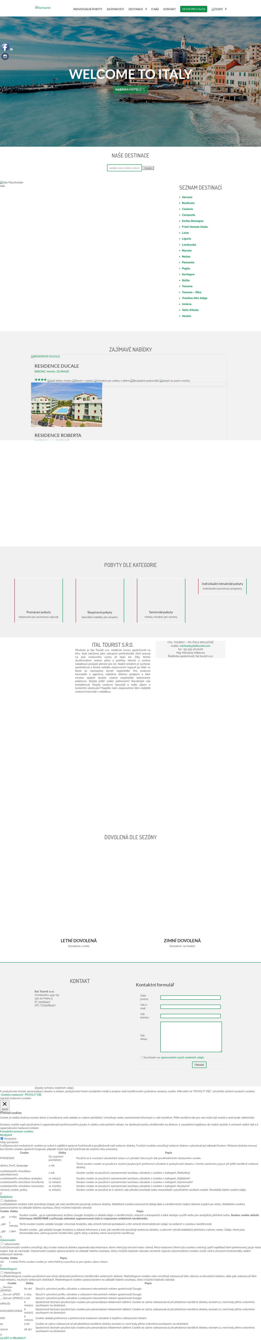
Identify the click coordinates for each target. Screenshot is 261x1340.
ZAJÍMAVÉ (62, 371)
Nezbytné (10, 1138)
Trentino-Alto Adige (194, 298)
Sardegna (188, 274)
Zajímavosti (115, 9)
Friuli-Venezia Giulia (195, 226)
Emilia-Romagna (192, 221)
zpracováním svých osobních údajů (182, 1057)
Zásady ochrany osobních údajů (54, 1087)
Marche (187, 250)
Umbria (187, 304)
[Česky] (219, 12)
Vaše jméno (144, 997)
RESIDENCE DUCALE (57, 366)
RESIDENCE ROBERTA (58, 435)
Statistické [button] (6, 1196)
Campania (188, 215)
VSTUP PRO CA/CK (193, 9)
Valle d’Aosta (190, 310)
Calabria (187, 209)
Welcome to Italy (130, 74)
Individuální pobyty (87, 9)
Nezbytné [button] (6, 1135)
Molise (186, 256)
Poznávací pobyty (38, 612)
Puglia (186, 268)
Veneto (186, 316)
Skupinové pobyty (99, 612)
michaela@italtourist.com (195, 645)
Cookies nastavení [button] (12, 1094)
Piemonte (188, 262)
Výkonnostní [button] (7, 1240)
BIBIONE (40, 371)
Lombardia (189, 244)
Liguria (186, 238)
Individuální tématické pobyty (222, 584)
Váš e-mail (144, 1006)
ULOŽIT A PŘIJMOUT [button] (13, 1338)
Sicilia (186, 280)
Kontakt (169, 9)
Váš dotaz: (144, 1037)
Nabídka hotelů (128, 89)
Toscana (187, 286)
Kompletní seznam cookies (16, 1131)
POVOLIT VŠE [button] (33, 1094)
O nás (155, 9)
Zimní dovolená (182, 940)
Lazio (185, 232)
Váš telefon (144, 1015)
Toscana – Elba (191, 292)
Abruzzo (187, 197)
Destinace (136, 9)
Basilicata (188, 203)
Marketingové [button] (8, 1268)
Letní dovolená (79, 940)
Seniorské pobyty (161, 612)
